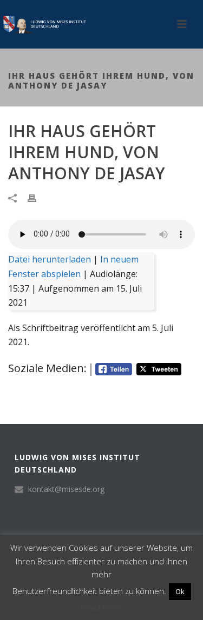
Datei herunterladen (49, 259)
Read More (102, 607)
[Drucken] (37, 197)
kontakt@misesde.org (66, 489)
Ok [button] (180, 591)
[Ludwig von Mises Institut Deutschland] (43, 24)
